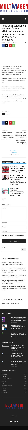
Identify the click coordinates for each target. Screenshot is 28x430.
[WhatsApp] (13, 45)
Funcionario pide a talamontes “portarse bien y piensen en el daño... (18, 334)
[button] (2, 17)
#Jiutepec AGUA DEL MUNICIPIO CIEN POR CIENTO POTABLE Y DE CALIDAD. (18, 327)
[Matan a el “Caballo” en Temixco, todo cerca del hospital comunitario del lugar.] (5, 355)
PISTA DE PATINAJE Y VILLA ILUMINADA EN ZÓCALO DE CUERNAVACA (17, 347)
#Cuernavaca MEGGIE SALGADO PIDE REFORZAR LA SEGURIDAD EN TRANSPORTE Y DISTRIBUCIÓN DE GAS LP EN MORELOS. (14, 270)
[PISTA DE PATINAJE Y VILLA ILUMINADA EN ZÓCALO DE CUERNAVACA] (5, 347)
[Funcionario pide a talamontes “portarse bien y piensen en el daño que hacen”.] (5, 335)
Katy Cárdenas (6, 42)
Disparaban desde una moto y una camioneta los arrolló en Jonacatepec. (18, 363)
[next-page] (5, 199)
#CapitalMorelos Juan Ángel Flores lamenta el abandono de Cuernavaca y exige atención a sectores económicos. (13, 282)
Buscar (3, 247)
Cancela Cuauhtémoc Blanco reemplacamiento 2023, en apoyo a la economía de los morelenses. (8, 136)
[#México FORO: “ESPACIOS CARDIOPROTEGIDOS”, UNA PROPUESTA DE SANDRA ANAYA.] (5, 191)
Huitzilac (7, 114)
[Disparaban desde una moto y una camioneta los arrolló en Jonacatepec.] (5, 363)
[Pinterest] (10, 45)
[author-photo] (14, 152)
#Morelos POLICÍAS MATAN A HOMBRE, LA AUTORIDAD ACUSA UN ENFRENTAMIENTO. (18, 319)
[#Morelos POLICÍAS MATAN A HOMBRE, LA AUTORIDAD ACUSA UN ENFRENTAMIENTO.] (3, 319)
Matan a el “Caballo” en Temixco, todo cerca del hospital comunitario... (17, 355)
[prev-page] (3, 199)
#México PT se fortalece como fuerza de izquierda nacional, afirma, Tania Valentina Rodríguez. (12, 264)
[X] (6, 45)
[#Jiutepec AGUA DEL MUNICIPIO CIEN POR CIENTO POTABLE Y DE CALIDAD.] (4, 327)
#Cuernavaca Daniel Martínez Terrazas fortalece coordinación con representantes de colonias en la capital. (14, 288)
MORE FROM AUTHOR (19, 162)
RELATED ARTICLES (7, 162)
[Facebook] (3, 45)
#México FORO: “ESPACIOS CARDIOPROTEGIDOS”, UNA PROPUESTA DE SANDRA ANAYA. (17, 192)
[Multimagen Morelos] (14, 7)
